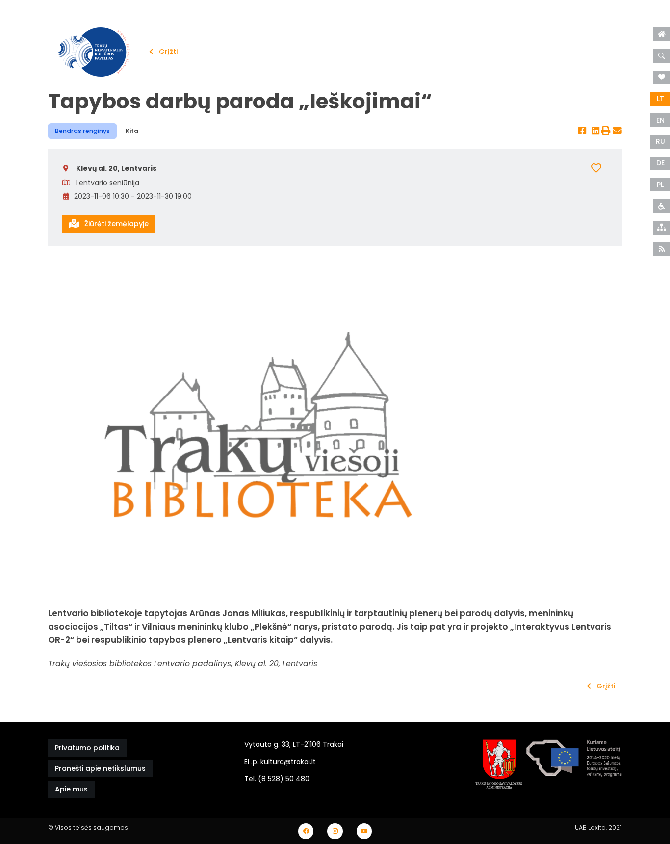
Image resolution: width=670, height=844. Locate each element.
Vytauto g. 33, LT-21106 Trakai (293, 744)
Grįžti (167, 51)
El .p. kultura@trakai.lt (280, 761)
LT (660, 99)
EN (660, 120)
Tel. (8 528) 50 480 (276, 779)
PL (660, 184)
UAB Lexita (590, 827)
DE (660, 163)
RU (660, 141)
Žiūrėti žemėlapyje (115, 224)
